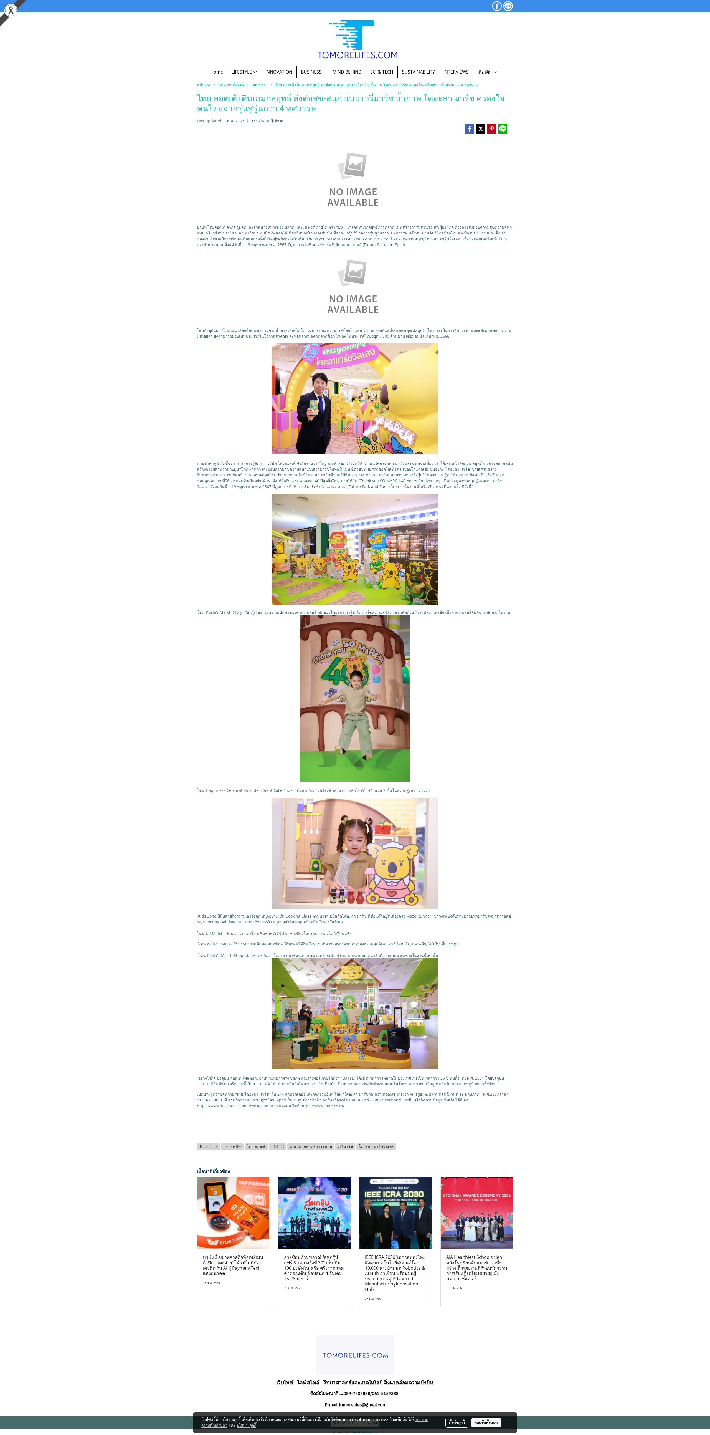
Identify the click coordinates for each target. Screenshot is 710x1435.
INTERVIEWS (456, 72)
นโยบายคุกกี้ (246, 1425)
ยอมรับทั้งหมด (486, 1422)
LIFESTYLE (242, 72)
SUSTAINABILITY (418, 72)
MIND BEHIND (347, 72)
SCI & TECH (381, 72)
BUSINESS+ (312, 72)
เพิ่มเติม (485, 72)
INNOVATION (278, 72)
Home (216, 72)
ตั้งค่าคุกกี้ (457, 1422)
